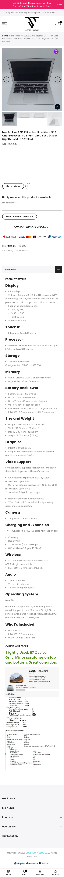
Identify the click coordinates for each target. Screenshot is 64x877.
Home (5, 36)
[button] (32, 174)
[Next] (58, 79)
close (6, 4)
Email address (10, 202)
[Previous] (6, 79)
